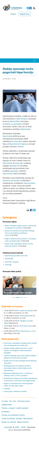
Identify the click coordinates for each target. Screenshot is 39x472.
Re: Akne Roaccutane (24, 326)
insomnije (19, 163)
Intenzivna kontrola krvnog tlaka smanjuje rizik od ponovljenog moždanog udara (19, 233)
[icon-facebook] (30, 8)
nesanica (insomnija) (11, 180)
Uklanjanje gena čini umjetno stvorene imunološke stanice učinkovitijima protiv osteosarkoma (18, 368)
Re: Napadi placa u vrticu (27, 331)
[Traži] (34, 8)
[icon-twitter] (28, 8)
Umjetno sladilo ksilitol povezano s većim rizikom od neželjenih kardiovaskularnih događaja (18, 350)
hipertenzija (7, 136)
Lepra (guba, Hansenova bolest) (15, 391)
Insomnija (8, 265)
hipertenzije (7, 163)
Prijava (13, 14)
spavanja (13, 166)
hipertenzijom (22, 119)
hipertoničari (15, 121)
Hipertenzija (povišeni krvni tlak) (16, 256)
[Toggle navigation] (34, 60)
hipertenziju (25, 129)
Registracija (24, 14)
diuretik (20, 146)
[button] (4, 287)
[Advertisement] (19, 37)
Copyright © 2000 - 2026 (14, 427)
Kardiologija (9, 258)
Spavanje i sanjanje (11, 262)
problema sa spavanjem (12, 124)
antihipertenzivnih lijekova (17, 144)
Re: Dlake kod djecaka (25, 310)
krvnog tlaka (17, 141)
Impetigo (7, 388)
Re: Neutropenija (23, 316)
